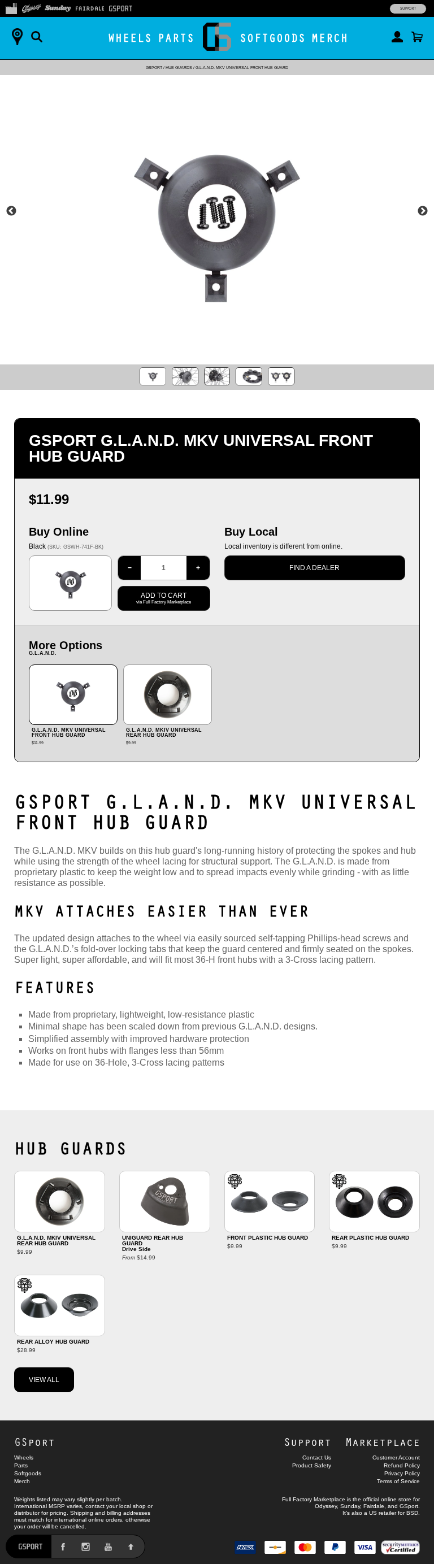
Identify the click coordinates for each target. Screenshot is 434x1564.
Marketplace (382, 1441)
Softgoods (273, 37)
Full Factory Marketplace (313, 1499)
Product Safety (311, 1465)
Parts (176, 37)
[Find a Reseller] (17, 37)
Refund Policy (402, 1465)
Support (408, 8)
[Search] (36, 37)
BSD (412, 1513)
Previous (11, 211)
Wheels (130, 37)
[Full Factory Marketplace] (11, 7)
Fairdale (373, 1506)
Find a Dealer (314, 568)
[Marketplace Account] (397, 37)
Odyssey (326, 1506)
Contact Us (316, 1457)
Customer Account (396, 1457)
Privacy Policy (402, 1473)
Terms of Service (398, 1481)
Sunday (350, 1506)
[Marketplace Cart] (417, 37)
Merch (329, 37)
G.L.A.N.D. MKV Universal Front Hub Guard (242, 67)
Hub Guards (179, 67)
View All (44, 1380)
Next (422, 211)
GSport (154, 67)
